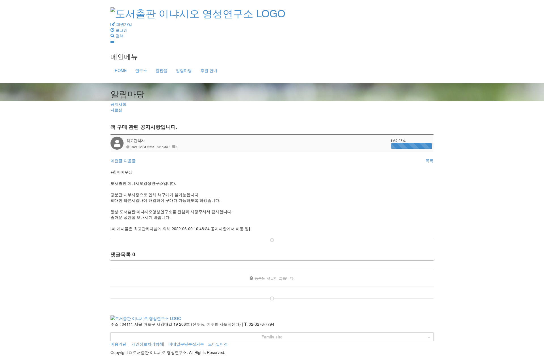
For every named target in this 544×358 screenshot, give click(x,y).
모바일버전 (218, 344)
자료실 (116, 110)
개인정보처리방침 (147, 344)
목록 (430, 160)
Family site (272, 337)
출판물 (161, 70)
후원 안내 (208, 70)
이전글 (116, 160)
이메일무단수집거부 (186, 344)
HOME (121, 70)
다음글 (130, 160)
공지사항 (118, 104)
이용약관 (118, 344)
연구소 (141, 70)
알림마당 (184, 70)
